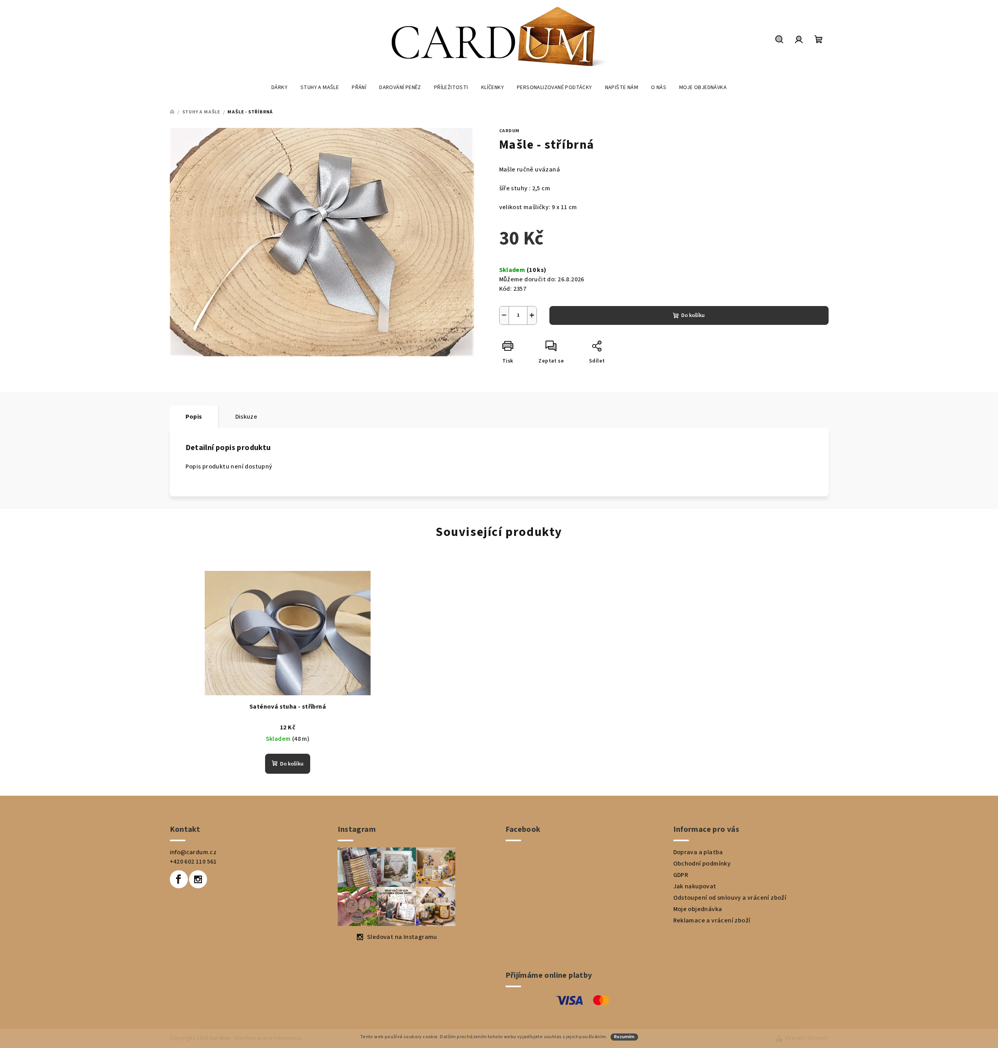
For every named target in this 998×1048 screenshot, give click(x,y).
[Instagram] (198, 879)
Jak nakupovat (694, 886)
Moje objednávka (697, 909)
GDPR (681, 875)
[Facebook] (179, 879)
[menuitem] (279, 87)
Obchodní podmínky (702, 863)
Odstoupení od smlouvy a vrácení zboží (730, 897)
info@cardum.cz (193, 852)
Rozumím (624, 1036)
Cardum (509, 131)
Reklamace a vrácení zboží (712, 920)
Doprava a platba (698, 852)
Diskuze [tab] (246, 416)
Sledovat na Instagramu (402, 937)
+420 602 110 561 (193, 861)
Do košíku (693, 315)
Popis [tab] (193, 416)
